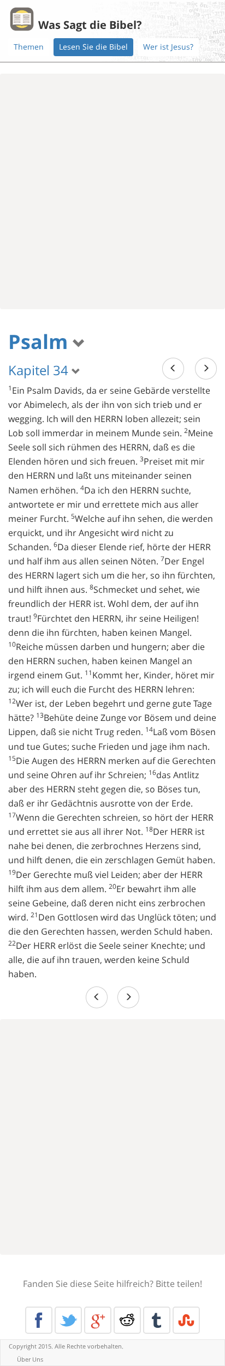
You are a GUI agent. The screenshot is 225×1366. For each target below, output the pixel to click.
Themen (29, 46)
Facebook (38, 1320)
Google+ (97, 1320)
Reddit (127, 1320)
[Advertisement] (112, 191)
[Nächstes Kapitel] (206, 368)
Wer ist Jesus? (168, 46)
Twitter (68, 1320)
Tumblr (156, 1320)
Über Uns (30, 1359)
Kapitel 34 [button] (40, 370)
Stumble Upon (186, 1320)
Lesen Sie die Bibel (93, 46)
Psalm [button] (40, 341)
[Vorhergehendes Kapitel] (173, 368)
